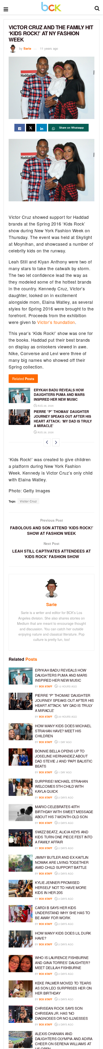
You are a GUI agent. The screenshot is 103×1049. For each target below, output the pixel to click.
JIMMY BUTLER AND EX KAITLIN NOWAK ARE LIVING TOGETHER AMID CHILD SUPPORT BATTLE (62, 862)
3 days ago (65, 999)
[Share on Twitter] (30, 127)
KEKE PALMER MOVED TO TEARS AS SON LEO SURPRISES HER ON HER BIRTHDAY (63, 987)
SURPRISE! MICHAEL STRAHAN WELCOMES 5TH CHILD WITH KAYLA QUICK (61, 786)
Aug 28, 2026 (45, 405)
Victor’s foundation (56, 322)
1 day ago (65, 742)
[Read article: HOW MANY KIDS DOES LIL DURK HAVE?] (21, 939)
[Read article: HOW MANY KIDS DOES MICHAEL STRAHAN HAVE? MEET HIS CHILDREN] (21, 731)
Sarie (27, 48)
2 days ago (65, 797)
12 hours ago (67, 686)
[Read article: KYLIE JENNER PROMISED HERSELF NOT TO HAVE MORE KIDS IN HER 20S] (21, 888)
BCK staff (45, 686)
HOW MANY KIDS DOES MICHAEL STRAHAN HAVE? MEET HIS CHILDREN (63, 730)
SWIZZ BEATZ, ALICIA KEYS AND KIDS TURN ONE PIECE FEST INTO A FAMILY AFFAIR (63, 836)
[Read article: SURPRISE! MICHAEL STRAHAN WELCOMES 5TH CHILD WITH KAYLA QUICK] (21, 787)
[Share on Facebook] (19, 127)
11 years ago (49, 48)
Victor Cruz (28, 501)
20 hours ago (67, 716)
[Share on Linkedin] (41, 127)
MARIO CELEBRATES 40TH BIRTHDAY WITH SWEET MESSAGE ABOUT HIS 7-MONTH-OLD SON (64, 811)
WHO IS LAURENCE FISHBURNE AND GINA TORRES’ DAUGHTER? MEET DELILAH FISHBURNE (62, 962)
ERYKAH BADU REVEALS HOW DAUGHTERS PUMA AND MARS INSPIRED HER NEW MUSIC (59, 394)
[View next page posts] (55, 442)
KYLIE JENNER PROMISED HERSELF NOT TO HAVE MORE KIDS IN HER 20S (60, 887)
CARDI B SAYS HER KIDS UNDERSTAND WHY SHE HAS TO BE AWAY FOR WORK (62, 912)
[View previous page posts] (47, 442)
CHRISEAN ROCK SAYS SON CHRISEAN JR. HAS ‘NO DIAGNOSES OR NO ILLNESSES (61, 1013)
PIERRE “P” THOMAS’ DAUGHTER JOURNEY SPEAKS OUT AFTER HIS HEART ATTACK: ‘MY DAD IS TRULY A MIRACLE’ (63, 418)
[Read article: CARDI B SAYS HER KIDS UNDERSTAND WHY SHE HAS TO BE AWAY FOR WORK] (21, 913)
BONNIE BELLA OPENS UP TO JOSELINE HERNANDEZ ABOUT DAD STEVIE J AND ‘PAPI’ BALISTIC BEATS (63, 758)
